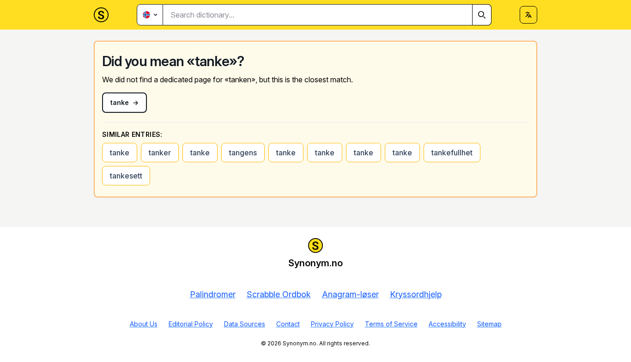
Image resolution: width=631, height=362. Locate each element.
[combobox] (327, 14)
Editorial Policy (191, 324)
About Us (144, 324)
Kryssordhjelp (416, 294)
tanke (119, 152)
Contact (288, 324)
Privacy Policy (332, 324)
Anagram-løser (350, 294)
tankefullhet (452, 152)
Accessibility (447, 324)
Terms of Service (391, 324)
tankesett (126, 175)
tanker (160, 152)
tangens (243, 152)
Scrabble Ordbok (279, 294)
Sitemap (489, 324)
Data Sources (244, 324)
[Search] (481, 14)
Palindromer (213, 294)
